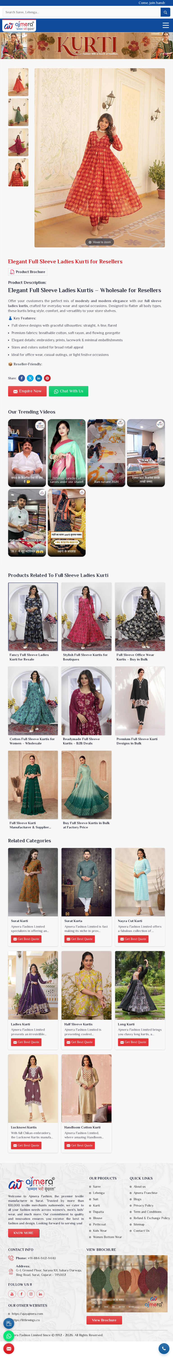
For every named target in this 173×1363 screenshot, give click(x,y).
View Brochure (104, 1320)
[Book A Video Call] (8, 1323)
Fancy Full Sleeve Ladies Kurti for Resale (29, 657)
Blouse (97, 1218)
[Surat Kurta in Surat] (86, 882)
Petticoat (99, 1224)
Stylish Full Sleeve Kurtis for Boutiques (85, 657)
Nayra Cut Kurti (130, 921)
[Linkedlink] (40, 1294)
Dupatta (98, 1212)
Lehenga (99, 1193)
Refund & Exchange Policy (152, 1218)
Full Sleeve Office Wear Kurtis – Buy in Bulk (135, 657)
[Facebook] (21, 1294)
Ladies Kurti (20, 1024)
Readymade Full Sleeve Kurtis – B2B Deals (81, 741)
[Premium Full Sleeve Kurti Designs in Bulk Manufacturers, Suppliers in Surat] (140, 701)
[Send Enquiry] (8, 1348)
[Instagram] (31, 1294)
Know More (23, 1233)
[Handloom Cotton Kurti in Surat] (86, 1088)
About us (140, 1186)
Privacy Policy (143, 1205)
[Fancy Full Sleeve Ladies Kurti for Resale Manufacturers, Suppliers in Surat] (33, 617)
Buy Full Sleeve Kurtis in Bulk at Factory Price (86, 825)
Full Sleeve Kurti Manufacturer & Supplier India (29, 825)
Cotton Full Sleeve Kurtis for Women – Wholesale (32, 741)
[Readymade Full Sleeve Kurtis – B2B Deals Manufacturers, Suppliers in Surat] (86, 701)
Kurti (96, 1205)
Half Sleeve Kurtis (78, 1024)
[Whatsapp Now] (8, 1336)
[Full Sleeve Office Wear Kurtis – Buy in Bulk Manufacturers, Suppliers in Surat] (140, 617)
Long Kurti (126, 1024)
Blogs (137, 1199)
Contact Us (142, 1230)
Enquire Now (29, 391)
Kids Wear (100, 1230)
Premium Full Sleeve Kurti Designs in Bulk (137, 741)
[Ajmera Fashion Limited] (19, 26)
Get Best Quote (28, 939)
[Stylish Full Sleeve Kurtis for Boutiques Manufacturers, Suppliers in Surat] (86, 617)
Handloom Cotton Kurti (82, 1127)
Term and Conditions (148, 1212)
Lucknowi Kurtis (24, 1127)
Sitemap (139, 1224)
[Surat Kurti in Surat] (33, 882)
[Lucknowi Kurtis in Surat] (33, 1088)
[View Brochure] (127, 1283)
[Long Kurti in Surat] (140, 985)
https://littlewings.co (26, 1320)
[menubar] (165, 25)
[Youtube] (12, 1294)
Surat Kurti (19, 921)
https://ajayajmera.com (27, 1314)
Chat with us (71, 391)
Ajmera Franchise (145, 1193)
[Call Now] (164, 1348)
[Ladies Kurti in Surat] (33, 985)
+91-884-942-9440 (42, 1258)
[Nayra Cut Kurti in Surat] (140, 882)
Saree (97, 1186)
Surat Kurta (73, 921)
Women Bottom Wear (107, 1237)
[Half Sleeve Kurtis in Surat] (86, 985)
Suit (95, 1199)
